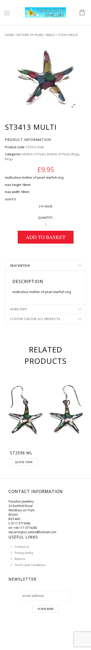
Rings (50, 35)
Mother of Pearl (30, 35)
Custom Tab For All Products (35, 319)
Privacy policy (24, 553)
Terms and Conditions (30, 565)
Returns (20, 559)
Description (20, 265)
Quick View (24, 462)
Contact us (22, 547)
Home (9, 35)
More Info (18, 309)
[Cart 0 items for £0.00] (79, 12)
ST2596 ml (21, 453)
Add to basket (46, 237)
